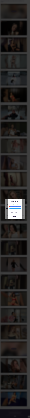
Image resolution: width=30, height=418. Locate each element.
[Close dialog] (21, 199)
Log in (17, 216)
